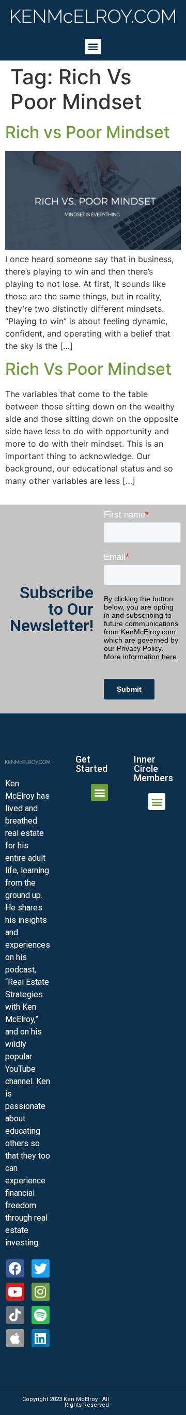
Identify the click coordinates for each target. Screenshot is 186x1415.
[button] (93, 46)
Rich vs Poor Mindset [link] (87, 132)
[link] (93, 16)
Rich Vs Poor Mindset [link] (88, 369)
